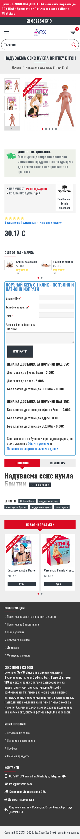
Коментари (58, 463)
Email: (9, 316)
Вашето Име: (14, 298)
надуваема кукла (48, 501)
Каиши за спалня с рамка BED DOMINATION (64, 262)
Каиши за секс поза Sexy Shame (27, 262)
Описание (22, 463)
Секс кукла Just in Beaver (22, 570)
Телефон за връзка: (18, 307)
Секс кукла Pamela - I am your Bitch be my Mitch (59, 570)
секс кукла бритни (16, 507)
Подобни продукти (40, 524)
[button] (42, 129)
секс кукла (62, 507)
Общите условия (39, 443)
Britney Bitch (27, 501)
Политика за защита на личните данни (32, 448)
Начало (16, 67)
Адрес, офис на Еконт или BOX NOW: (20, 326)
